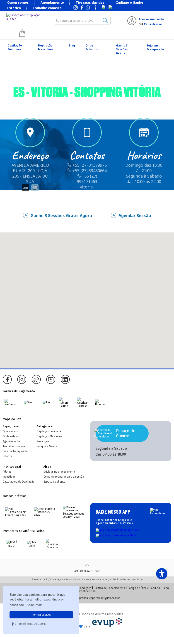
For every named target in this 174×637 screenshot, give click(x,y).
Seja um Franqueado (155, 47)
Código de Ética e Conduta (144, 588)
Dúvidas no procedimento (59, 471)
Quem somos (18, 2)
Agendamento (52, 2)
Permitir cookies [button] (41, 614)
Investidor (9, 476)
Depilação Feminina (14, 47)
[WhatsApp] (88, 7)
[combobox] (82, 20)
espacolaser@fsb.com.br (104, 598)
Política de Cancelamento (109, 588)
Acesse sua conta (151, 19)
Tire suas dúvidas (90, 2)
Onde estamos (12, 436)
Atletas (7, 471)
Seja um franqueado (15, 451)
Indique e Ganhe (129, 2)
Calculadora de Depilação (18, 481)
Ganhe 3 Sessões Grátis (122, 49)
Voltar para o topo (87, 571)
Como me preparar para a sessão (64, 476)
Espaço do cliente (54, 481)
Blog (72, 45)
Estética (14, 8)
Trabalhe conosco (47, 8)
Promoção (43, 441)
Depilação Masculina (45, 47)
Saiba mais (34, 605)
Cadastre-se (153, 24)
